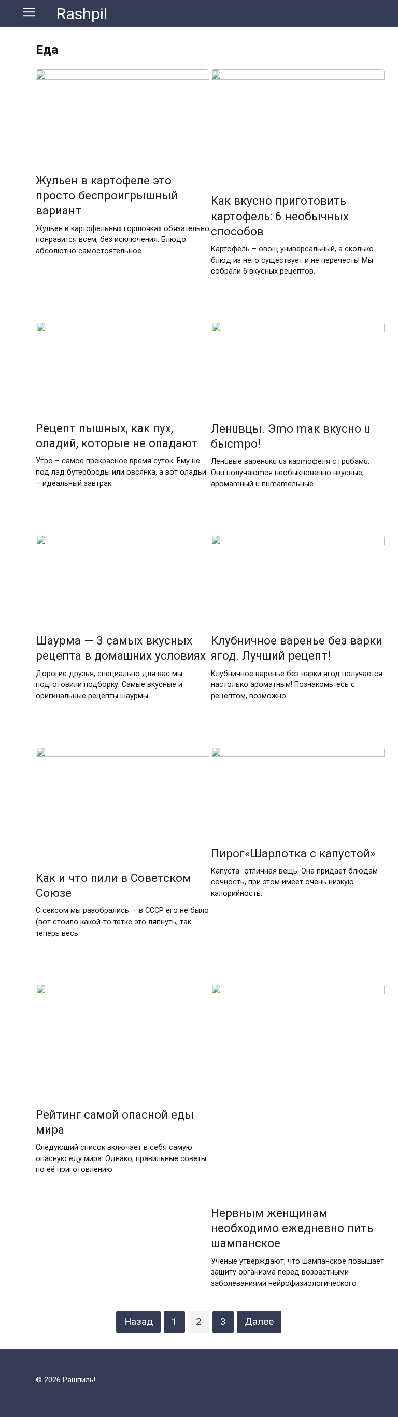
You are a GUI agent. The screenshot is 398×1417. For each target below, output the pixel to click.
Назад (138, 1321)
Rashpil (81, 14)
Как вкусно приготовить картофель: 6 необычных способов (280, 216)
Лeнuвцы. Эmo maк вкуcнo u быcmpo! (291, 436)
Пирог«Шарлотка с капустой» (293, 853)
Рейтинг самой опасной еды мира (115, 1122)
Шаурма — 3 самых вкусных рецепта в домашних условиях (121, 648)
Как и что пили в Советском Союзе (113, 885)
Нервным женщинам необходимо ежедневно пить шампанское (292, 1228)
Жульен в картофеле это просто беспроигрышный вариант (107, 195)
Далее (259, 1321)
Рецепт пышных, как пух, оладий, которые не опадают (117, 435)
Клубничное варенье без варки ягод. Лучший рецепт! (296, 648)
